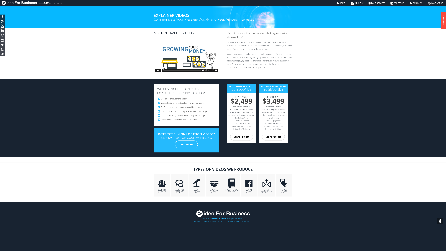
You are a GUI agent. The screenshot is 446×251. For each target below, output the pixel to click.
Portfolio (399, 3)
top (440, 221)
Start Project (241, 136)
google (2, 21)
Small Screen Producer (232, 221)
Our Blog (417, 3)
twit (2, 44)
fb (2, 17)
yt (2, 26)
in (2, 30)
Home (342, 3)
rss (2, 49)
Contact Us (437, 3)
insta (2, 40)
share (2, 54)
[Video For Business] (19, 3)
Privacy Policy (247, 221)
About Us (359, 3)
